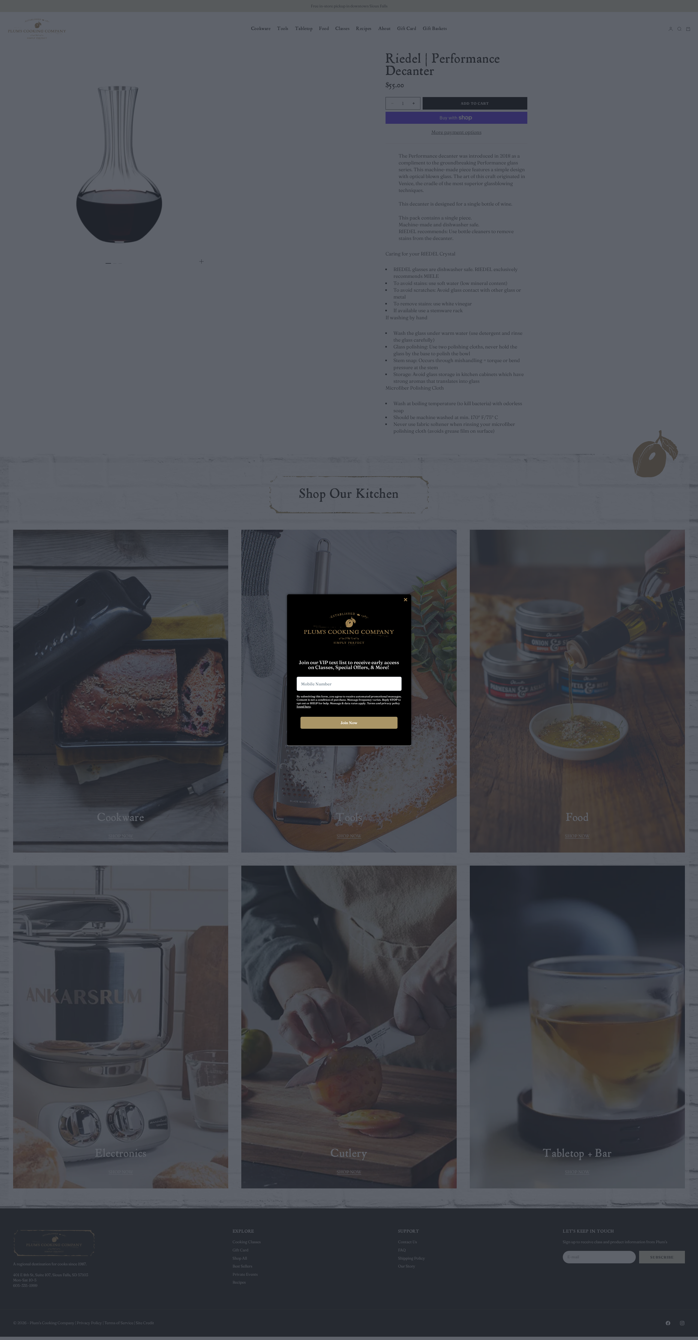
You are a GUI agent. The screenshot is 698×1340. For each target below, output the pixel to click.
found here (304, 706)
